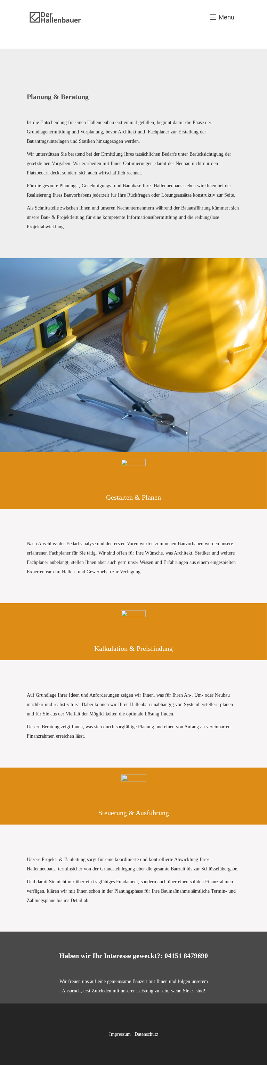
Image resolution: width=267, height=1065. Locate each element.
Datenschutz (146, 1034)
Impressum (120, 1034)
